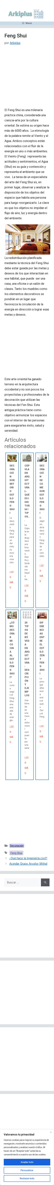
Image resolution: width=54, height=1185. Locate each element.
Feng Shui (16, 853)
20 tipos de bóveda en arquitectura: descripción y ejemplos (27, 659)
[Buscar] (45, 882)
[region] (27, 1157)
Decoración (17, 845)
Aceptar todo (27, 1162)
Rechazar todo (27, 1178)
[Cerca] (51, 1132)
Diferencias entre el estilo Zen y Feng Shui (42, 648)
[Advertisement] (27, 79)
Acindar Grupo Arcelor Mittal (28, 863)
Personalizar (27, 1170)
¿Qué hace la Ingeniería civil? (28, 858)
